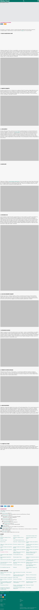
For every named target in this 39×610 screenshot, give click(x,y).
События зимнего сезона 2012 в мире (6, 559)
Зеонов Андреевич (5, 527)
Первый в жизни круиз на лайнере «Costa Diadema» (19, 582)
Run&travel (15, 567)
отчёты (1, 604)
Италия (22, 30)
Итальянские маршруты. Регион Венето (31, 538)
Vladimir (4, 525)
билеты (1, 600)
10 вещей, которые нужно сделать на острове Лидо (32, 545)
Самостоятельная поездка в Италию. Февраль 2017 (19, 588)
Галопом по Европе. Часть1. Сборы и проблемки (6, 573)
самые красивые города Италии (14, 181)
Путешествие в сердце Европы (5, 574)
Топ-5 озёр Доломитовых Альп (5, 567)
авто (20, 601)
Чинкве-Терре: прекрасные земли (18, 540)
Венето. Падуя (15, 577)
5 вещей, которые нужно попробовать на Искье (32, 550)
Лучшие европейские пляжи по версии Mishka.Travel (31, 565)
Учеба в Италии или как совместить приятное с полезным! (19, 552)
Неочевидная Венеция (29, 554)
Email (4, 511)
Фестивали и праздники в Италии (18, 544)
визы (20, 599)
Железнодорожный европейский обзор (5, 557)
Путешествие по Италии (4, 585)
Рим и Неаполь (28, 587)
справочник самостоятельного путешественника (28, 591)
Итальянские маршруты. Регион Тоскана (5, 538)
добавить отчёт (2, 604)
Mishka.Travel (4, 1)
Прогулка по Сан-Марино (17, 579)
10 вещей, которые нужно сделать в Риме (6, 547)
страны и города (3, 599)
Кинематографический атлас (18, 554)
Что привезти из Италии (4, 552)
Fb (2, 511)
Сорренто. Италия (16, 535)
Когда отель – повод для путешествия (19, 541)
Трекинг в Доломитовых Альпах (31, 579)
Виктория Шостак (6, 515)
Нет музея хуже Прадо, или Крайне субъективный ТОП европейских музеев (6, 582)
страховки (21, 600)
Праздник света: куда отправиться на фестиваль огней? (32, 563)
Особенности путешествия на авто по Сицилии (32, 557)
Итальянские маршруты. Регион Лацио (18, 538)
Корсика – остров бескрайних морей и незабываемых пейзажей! (19, 585)
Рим (26, 540)
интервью (2, 605)
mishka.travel (2, 591)
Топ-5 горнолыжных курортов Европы (6, 564)
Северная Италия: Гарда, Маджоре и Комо (6, 555)
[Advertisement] (19, 42)
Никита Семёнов (5, 513)
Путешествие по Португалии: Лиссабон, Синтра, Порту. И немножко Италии (5, 588)
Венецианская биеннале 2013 (31, 577)
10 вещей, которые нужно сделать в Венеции (19, 547)
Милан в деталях (29, 572)
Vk (0, 511)
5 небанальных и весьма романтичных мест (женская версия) (32, 560)
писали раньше (17, 131)
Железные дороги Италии (17, 557)
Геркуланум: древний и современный (6, 577)
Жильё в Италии (3, 541)
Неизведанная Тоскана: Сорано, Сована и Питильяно (31, 582)
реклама (21, 604)
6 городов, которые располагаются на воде (19, 560)
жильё (1, 601)
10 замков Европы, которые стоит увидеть (31, 568)
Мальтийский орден (3, 540)
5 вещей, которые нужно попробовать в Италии (19, 550)
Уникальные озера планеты (17, 564)
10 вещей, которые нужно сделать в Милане (6, 550)
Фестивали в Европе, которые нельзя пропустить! (19, 563)
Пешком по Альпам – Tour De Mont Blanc (6, 580)
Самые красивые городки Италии (31, 535)
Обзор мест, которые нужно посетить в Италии (6, 545)
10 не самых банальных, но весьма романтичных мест (6, 563)
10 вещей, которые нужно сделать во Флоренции (32, 547)
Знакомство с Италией (30, 585)
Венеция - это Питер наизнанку (31, 574)
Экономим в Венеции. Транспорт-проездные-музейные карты (31, 552)
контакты (21, 605)
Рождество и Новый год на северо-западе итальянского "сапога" (19, 575)
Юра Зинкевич (4, 531)
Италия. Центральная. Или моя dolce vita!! (19, 573)
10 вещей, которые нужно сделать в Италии (32, 542)
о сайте (21, 604)
